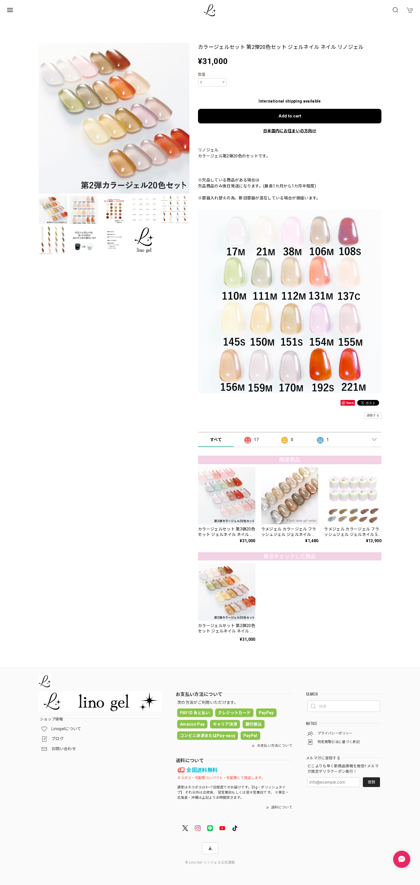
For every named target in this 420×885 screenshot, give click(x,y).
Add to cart (290, 116)
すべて (216, 439)
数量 (202, 74)
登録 (371, 782)
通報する (373, 415)
